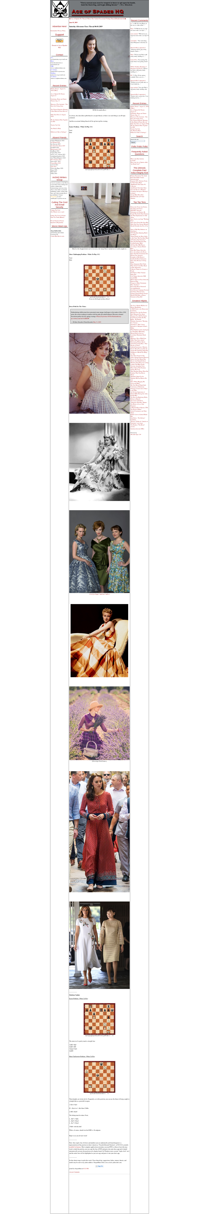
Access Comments (74, 1172)
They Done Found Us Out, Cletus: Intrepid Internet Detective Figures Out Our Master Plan (140, 357)
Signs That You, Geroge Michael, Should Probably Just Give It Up (139, 225)
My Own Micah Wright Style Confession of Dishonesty (138, 386)
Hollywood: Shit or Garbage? (58, 132)
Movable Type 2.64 (136, 434)
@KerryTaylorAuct (101, 316)
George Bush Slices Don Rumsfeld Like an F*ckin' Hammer (137, 196)
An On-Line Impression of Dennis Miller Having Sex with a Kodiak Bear (139, 393)
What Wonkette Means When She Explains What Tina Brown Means (139, 373)
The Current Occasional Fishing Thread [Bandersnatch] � (108, 19)
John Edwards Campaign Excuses (139, 290)
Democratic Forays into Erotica (139, 207)
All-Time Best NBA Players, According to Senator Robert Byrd (138, 246)
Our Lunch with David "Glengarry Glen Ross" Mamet (139, 401)
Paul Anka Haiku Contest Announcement (137, 178)
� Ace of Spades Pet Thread (78, 19)
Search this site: (135, 139)
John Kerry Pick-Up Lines (137, 291)
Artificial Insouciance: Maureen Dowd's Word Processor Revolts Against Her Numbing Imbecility (139, 348)
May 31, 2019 (97, 322)
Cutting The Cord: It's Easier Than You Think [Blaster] (58, 216)
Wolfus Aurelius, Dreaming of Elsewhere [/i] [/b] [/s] (139, 67)
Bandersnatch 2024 (56, 149)
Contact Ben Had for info (57, 236)
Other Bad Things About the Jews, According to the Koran (138, 251)
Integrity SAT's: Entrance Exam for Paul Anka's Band (139, 181)
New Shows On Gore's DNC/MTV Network (136, 209)
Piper (132, 28)
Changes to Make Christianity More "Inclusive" (138, 284)
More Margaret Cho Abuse (138, 314)
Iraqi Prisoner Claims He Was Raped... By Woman (138, 318)
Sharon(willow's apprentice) (138, 47)
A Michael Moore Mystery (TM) (139, 407)
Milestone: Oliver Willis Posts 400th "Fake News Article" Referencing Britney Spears (138, 340)
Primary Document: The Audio (139, 176)
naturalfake (134, 41)
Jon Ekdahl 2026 (55, 142)
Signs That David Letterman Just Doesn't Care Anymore (139, 254)
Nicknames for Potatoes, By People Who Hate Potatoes (139, 213)
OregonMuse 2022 (56, 163)
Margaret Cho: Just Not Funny (139, 312)
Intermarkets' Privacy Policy (58, 30)
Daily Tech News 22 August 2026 (140, 124)
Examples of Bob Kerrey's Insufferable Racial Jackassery (138, 258)
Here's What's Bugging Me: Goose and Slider (138, 382)
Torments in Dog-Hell (136, 297)
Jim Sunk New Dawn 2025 (58, 146)
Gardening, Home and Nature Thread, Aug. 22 (59, 100)
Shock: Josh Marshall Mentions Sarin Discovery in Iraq (139, 361)
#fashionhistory (116, 316)
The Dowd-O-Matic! (136, 409)
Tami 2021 (54, 166)
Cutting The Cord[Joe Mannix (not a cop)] (57, 211)
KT (131, 75)
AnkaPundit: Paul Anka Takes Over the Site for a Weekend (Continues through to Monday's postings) (139, 190)
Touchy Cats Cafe (55, 125)
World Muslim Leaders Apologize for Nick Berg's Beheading (140, 330)
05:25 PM (86, 1168)
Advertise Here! (59, 26)
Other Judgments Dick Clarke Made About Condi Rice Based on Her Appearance (139, 265)
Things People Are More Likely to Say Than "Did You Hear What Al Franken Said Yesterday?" (139, 238)
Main (88, 19)
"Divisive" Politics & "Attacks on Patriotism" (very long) (139, 422)
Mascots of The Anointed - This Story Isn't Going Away (59, 105)
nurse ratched (134, 34)
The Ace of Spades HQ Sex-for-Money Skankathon (139, 306)
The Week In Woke (56, 128)
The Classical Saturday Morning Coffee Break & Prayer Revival (59, 110)
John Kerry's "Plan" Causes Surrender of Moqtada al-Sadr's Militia (139, 326)
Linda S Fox (134, 60)
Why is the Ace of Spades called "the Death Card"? (139, 163)
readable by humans (75, 1147)
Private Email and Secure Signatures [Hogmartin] (57, 221)
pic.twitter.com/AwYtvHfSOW (80, 318)
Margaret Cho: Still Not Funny (139, 316)
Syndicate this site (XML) (137, 429)
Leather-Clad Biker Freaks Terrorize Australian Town (138, 365)
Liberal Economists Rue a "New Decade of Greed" (139, 344)
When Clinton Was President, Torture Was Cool (138, 368)
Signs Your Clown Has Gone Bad (139, 222)
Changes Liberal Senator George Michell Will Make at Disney (139, 294)
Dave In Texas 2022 (56, 159)
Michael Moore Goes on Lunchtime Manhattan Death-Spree (138, 334)
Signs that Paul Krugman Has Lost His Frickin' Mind (138, 242)
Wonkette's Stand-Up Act (137, 376)
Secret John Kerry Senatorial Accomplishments (138, 287)
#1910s (110, 316)
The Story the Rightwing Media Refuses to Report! (139, 398)
